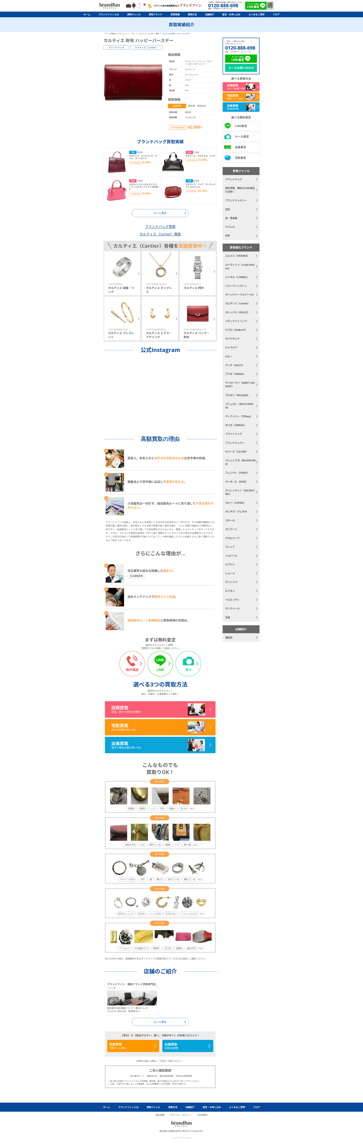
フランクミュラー (234, 442)
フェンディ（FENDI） (237, 472)
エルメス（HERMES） (237, 255)
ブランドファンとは (109, 14)
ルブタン (230, 591)
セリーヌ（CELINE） (236, 451)
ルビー (228, 356)
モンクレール (232, 608)
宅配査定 (240, 158)
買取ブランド (155, 14)
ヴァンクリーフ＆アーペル (239, 294)
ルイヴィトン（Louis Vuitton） (240, 266)
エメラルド (231, 347)
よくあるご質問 (256, 14)
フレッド (230, 546)
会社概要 (159, 1115)
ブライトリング (233, 434)
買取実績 (175, 14)
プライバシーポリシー (180, 1115)
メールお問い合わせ (241, 68)
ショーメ (230, 573)
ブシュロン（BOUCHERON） (239, 405)
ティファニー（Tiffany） (239, 416)
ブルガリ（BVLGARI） (237, 395)
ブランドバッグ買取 (160, 226)
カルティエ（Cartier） (146, 47)
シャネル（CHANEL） (237, 277)
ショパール (231, 555)
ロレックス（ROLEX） (237, 312)
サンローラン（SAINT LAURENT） (240, 384)
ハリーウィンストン (236, 285)
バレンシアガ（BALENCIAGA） (240, 462)
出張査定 (240, 147)
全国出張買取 (171, 1046)
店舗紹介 (209, 14)
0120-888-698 (240, 47)
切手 (227, 235)
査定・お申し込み (231, 14)
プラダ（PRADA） (235, 374)
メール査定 (242, 136)
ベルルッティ (232, 599)
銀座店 (228, 637)
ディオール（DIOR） (236, 481)
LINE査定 (241, 126)
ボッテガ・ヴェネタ (236, 511)
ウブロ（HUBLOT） (236, 330)
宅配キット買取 (117, 1046)
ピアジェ (230, 564)
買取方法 (192, 14)
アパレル (230, 227)
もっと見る (160, 1022)
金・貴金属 (231, 218)
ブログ (276, 14)
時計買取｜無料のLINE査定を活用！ (240, 189)
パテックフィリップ (236, 321)
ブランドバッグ (116, 47)
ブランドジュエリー (236, 200)
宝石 (227, 209)
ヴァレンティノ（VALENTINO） (240, 492)
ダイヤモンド (232, 338)
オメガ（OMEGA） (235, 425)
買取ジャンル (134, 14)
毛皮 (227, 617)
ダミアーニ (231, 529)
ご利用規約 (202, 1115)
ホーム (87, 14)
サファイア (231, 582)
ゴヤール (230, 520)
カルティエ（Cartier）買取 (160, 234)
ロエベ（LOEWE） (235, 502)
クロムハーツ (232, 538)
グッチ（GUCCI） (235, 365)
